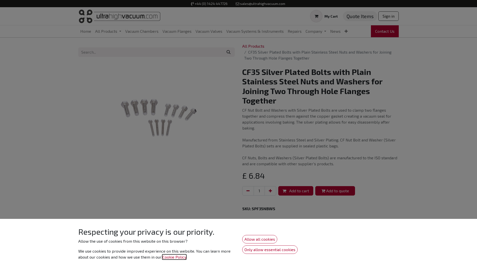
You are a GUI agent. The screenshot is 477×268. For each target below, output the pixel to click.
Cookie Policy (174, 257)
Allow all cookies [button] (259, 239)
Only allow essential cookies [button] (269, 249)
